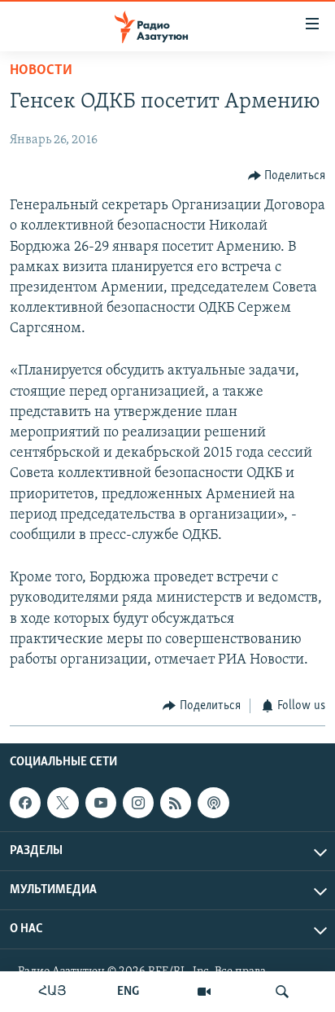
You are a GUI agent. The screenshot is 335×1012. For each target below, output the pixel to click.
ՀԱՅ (52, 991)
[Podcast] (213, 802)
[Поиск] (282, 991)
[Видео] (204, 991)
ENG (128, 991)
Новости (41, 71)
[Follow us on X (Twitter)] (62, 802)
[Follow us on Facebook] (25, 802)
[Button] (287, 175)
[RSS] (175, 802)
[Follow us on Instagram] (138, 802)
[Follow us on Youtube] (100, 802)
